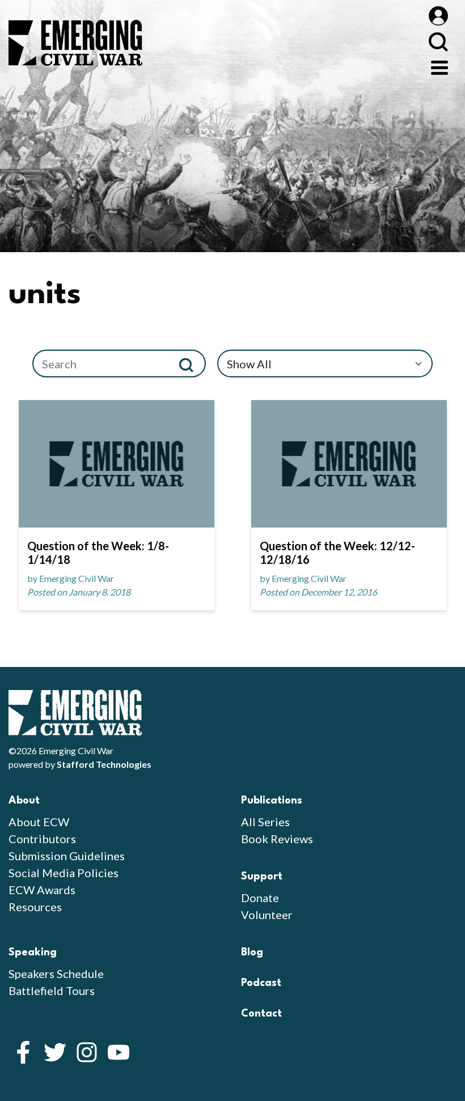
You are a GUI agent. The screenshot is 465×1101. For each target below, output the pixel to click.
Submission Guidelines (67, 855)
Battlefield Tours (52, 990)
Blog (252, 952)
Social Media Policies (64, 872)
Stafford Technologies (104, 764)
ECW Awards (42, 889)
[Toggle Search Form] (438, 41)
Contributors (42, 838)
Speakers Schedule (56, 973)
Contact (261, 1014)
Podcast (261, 983)
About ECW (39, 821)
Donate (260, 897)
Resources (35, 906)
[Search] (191, 363)
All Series (265, 821)
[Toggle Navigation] (439, 66)
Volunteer (267, 914)
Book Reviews (277, 838)
